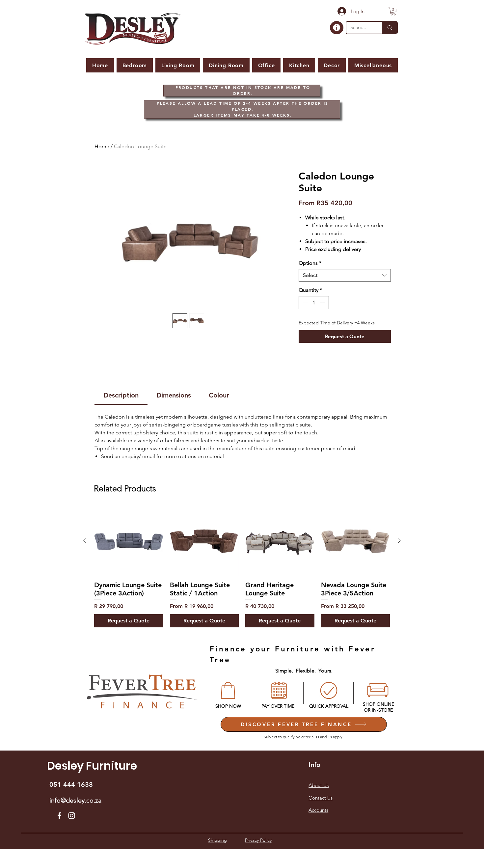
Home (101, 146)
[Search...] (389, 28)
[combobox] (345, 275)
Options (310, 263)
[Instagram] (71, 815)
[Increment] (323, 302)
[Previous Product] (85, 541)
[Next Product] (399, 541)
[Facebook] (59, 815)
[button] (393, 11)
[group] (242, 567)
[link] (121, 395)
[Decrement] (304, 302)
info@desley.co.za (75, 800)
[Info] (336, 27)
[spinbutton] (314, 302)
